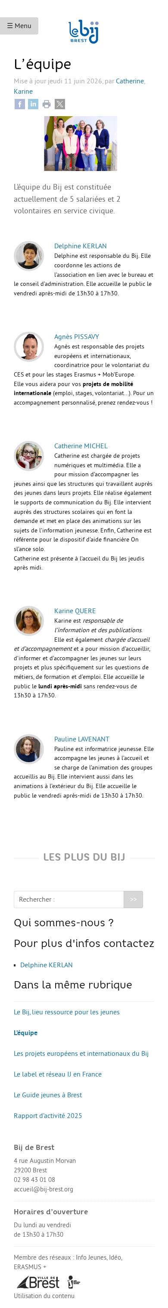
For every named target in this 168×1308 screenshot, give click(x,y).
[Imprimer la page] (46, 104)
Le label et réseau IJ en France (58, 1074)
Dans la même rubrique (73, 986)
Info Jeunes (91, 1257)
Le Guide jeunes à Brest (48, 1095)
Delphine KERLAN (80, 246)
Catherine (130, 81)
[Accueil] (84, 27)
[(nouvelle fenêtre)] (38, 1281)
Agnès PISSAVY (76, 337)
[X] (60, 104)
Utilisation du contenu (44, 1296)
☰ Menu (19, 26)
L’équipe (25, 1033)
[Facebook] (20, 104)
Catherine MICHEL (81, 446)
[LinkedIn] (33, 104)
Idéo (115, 1257)
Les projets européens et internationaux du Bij (81, 1054)
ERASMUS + (30, 1267)
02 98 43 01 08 (34, 1180)
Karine (23, 91)
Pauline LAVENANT (81, 739)
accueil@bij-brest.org (43, 1189)
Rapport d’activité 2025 (48, 1116)
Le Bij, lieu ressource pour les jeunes (67, 1012)
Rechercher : (37, 899)
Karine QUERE (75, 611)
